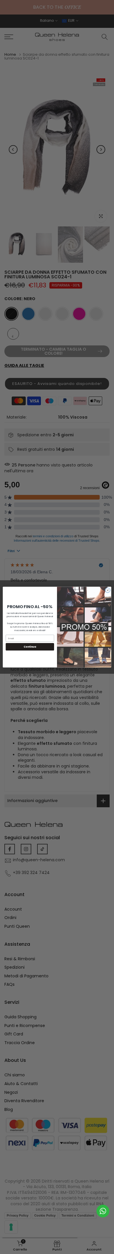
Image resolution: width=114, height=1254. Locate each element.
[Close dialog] (107, 590)
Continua (30, 646)
